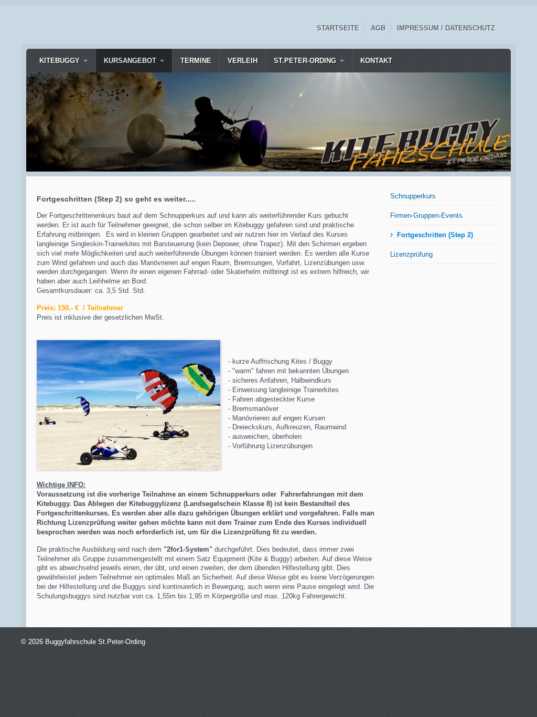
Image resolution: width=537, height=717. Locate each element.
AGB (378, 28)
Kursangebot (130, 61)
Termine (195, 61)
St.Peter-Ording (305, 61)
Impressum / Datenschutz (446, 28)
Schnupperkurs (413, 196)
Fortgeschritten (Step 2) (435, 235)
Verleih (242, 61)
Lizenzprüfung (411, 254)
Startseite (338, 28)
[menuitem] (63, 60)
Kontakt (376, 61)
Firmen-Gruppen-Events (426, 215)
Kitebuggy (59, 61)
